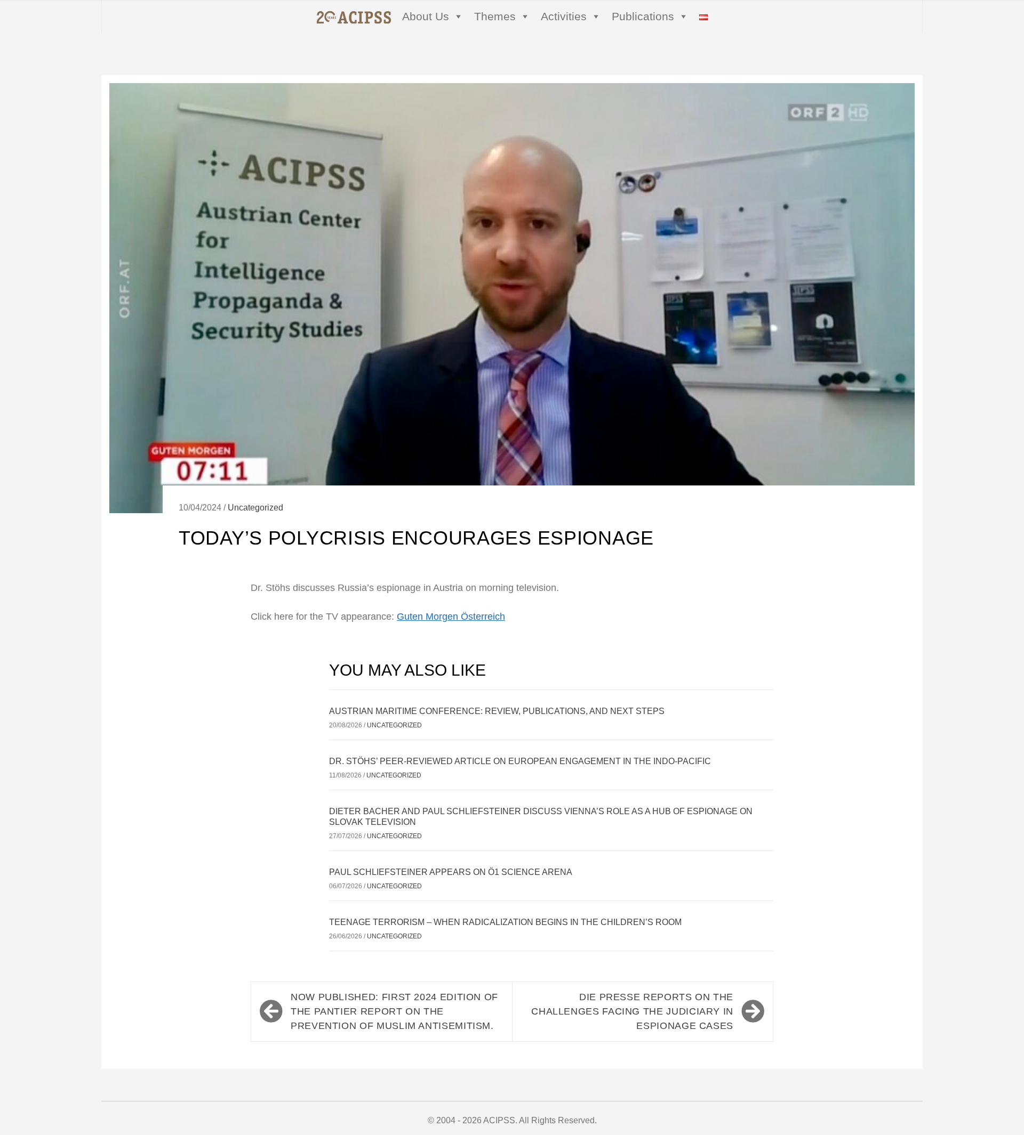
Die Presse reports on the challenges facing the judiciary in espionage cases (632, 1011)
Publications (643, 16)
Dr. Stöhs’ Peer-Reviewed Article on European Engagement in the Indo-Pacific (520, 761)
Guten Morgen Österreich (451, 616)
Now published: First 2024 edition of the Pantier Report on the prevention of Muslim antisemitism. (394, 1011)
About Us (425, 16)
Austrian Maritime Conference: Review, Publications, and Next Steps (497, 711)
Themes (495, 16)
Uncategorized (255, 507)
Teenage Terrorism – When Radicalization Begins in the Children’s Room (505, 922)
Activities (564, 16)
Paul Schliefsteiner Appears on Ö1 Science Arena (450, 872)
